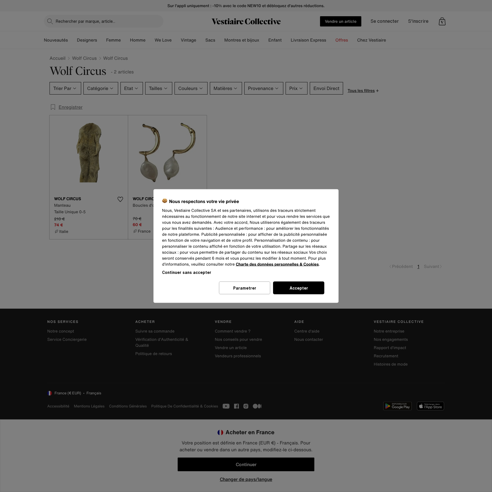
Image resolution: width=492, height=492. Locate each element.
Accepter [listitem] (299, 288)
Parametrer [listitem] (244, 288)
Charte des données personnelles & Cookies (277, 264)
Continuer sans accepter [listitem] (186, 272)
